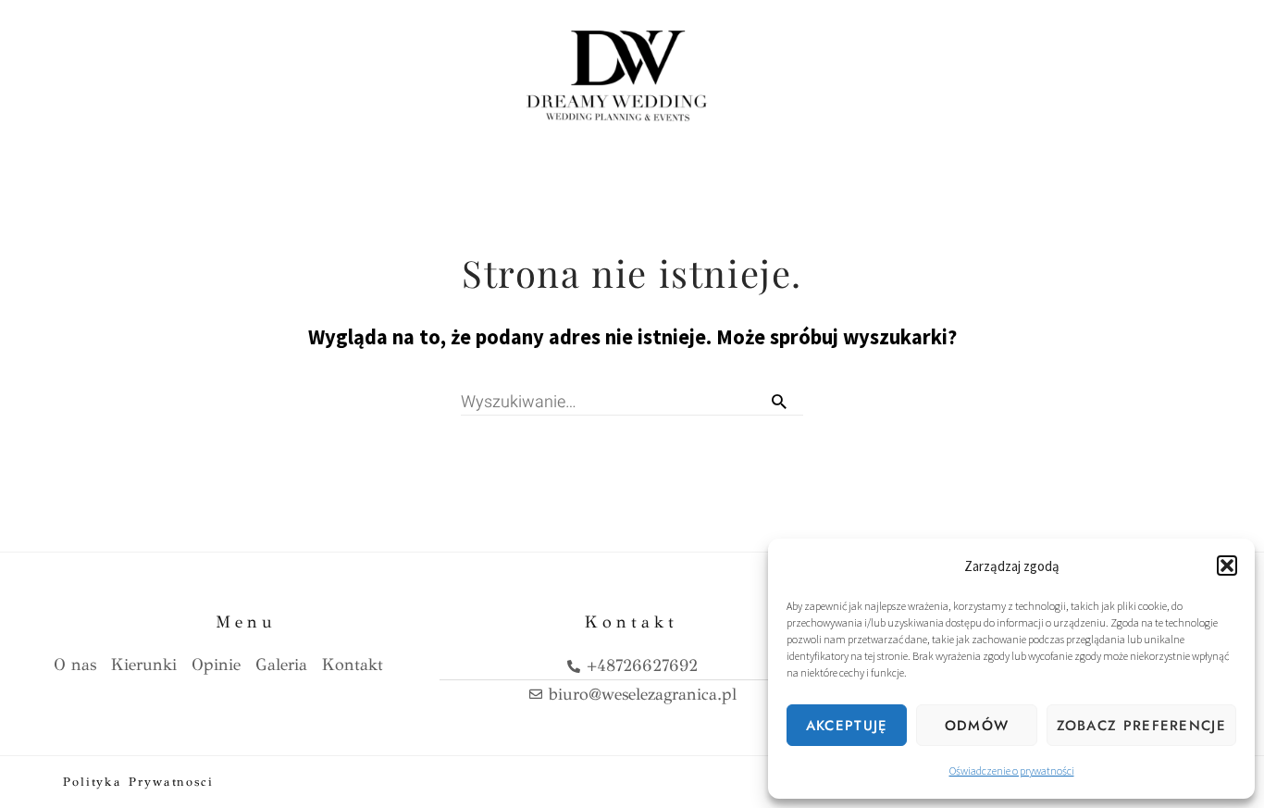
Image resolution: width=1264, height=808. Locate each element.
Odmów (977, 725)
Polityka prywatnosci (138, 782)
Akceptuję (847, 725)
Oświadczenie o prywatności (1011, 770)
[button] (1227, 565)
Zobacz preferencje (1141, 725)
